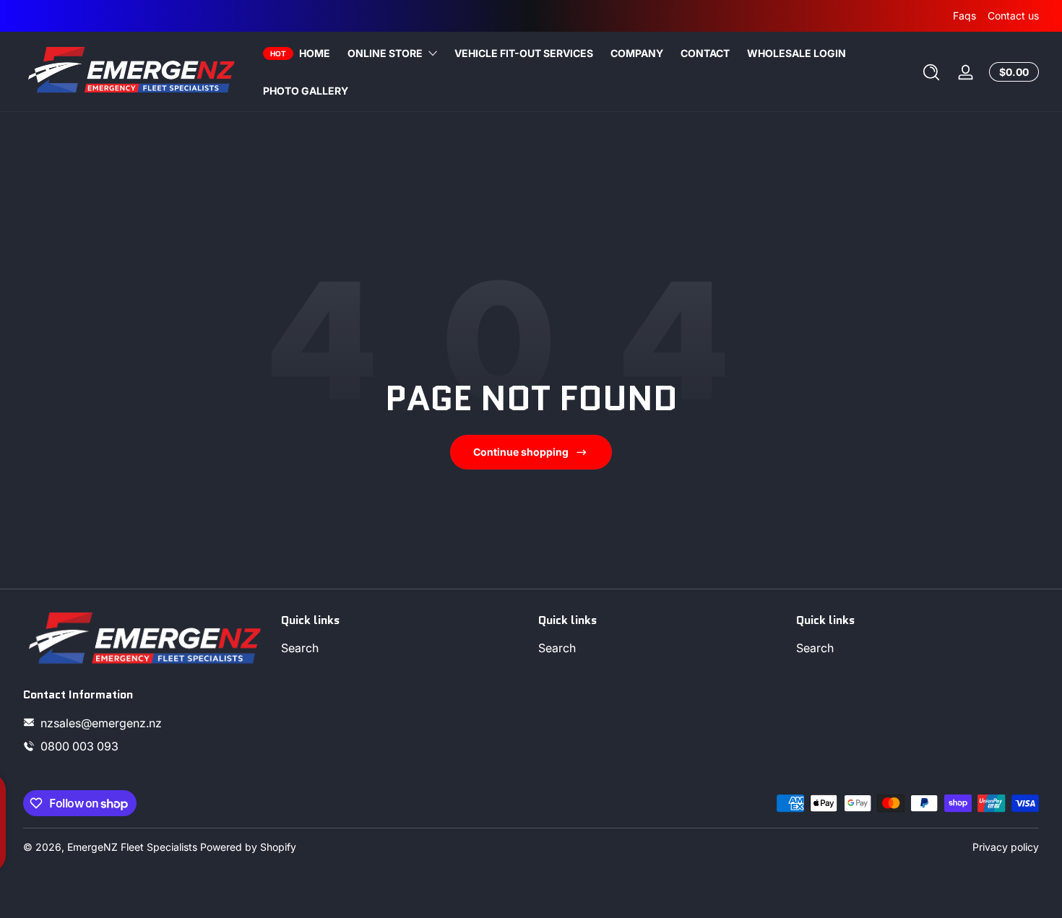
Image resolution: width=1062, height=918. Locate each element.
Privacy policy (1005, 847)
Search (300, 648)
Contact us (1013, 15)
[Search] (931, 72)
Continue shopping (521, 452)
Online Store (385, 53)
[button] (931, 72)
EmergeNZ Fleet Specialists (132, 847)
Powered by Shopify (248, 847)
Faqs (964, 15)
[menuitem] (402, 649)
